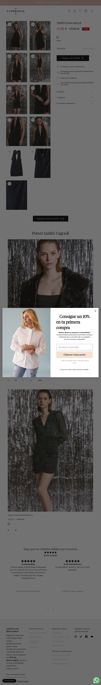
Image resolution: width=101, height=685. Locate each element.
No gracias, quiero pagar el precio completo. (74, 369)
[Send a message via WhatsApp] (96, 680)
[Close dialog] (95, 311)
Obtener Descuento (74, 354)
